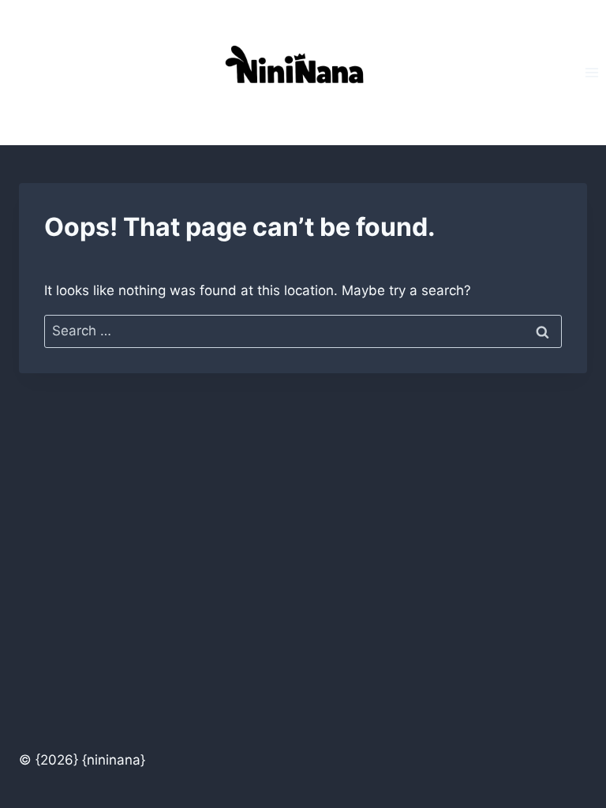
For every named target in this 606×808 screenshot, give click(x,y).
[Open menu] (591, 72)
